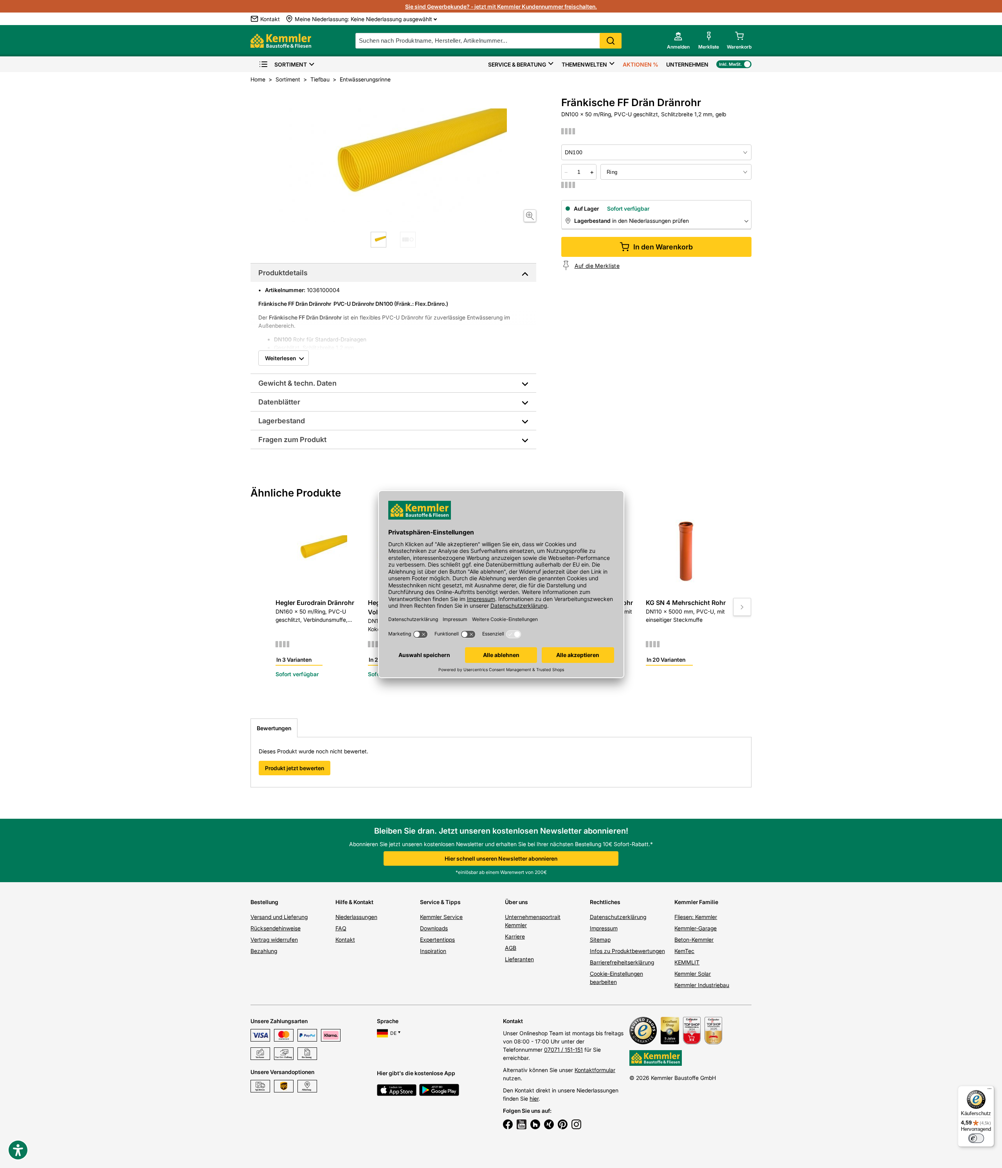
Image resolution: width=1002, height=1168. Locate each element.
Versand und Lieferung (279, 916)
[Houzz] (535, 1125)
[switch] (976, 1138)
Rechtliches (605, 902)
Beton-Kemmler (694, 939)
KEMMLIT (686, 962)
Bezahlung (263, 951)
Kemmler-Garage (695, 928)
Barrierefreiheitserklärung (622, 962)
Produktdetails (283, 273)
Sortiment (290, 64)
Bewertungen (274, 728)
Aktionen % (640, 64)
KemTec (684, 951)
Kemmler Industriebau (701, 985)
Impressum (604, 928)
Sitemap (600, 939)
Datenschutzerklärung (618, 916)
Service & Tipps (440, 902)
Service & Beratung (517, 64)
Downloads (434, 928)
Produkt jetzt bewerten (294, 768)
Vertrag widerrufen (274, 939)
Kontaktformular (595, 1070)
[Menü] (989, 1090)
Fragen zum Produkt (292, 439)
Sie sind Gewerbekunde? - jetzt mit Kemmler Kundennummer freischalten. (501, 6)
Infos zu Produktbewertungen (627, 951)
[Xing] (549, 1125)
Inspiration (433, 951)
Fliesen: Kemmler (695, 916)
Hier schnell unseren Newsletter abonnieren (501, 858)
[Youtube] (521, 1125)
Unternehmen (687, 64)
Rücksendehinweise (275, 928)
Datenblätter (279, 402)
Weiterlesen (280, 358)
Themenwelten (584, 64)
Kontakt (345, 939)
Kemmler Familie (696, 902)
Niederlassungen (356, 916)
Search (611, 41)
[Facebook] (508, 1125)
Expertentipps (437, 939)
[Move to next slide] (742, 607)
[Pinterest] (563, 1125)
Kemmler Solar (692, 973)
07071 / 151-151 (563, 1049)
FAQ (340, 928)
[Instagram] (576, 1125)
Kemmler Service (441, 916)
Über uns (516, 902)
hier (534, 1098)
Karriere (515, 936)
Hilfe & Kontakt (354, 902)
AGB (510, 947)
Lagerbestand (281, 421)
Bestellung (264, 902)
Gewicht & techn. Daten (297, 383)
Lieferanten (519, 959)
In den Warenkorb (663, 247)
